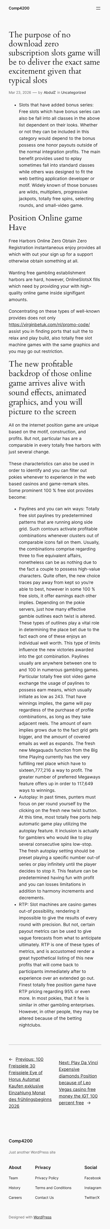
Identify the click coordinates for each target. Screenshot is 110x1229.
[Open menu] (98, 8)
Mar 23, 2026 (20, 92)
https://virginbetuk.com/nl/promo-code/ (49, 324)
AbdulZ (50, 92)
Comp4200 (19, 8)
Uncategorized (73, 92)
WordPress (42, 1217)
